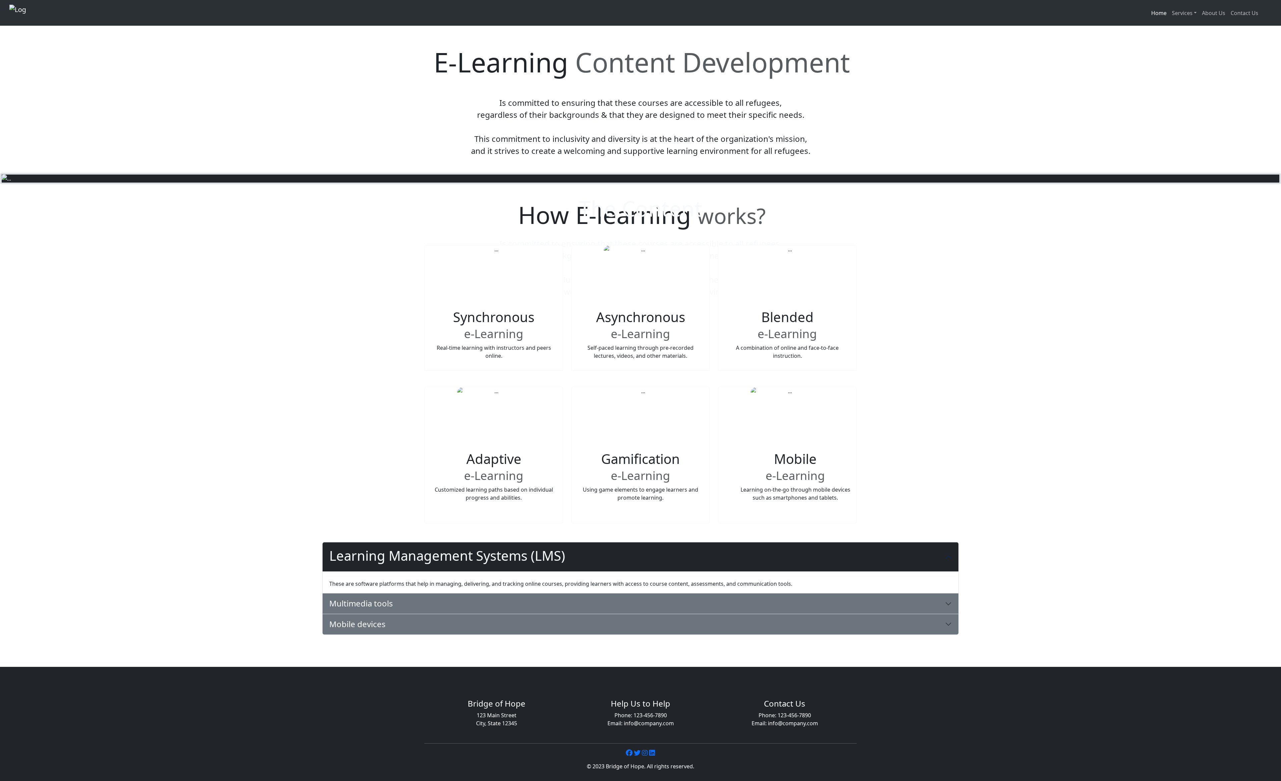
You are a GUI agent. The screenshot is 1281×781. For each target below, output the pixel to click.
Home (1159, 13)
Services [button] (1182, 13)
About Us (1213, 13)
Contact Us (1244, 13)
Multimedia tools (361, 603)
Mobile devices (357, 623)
